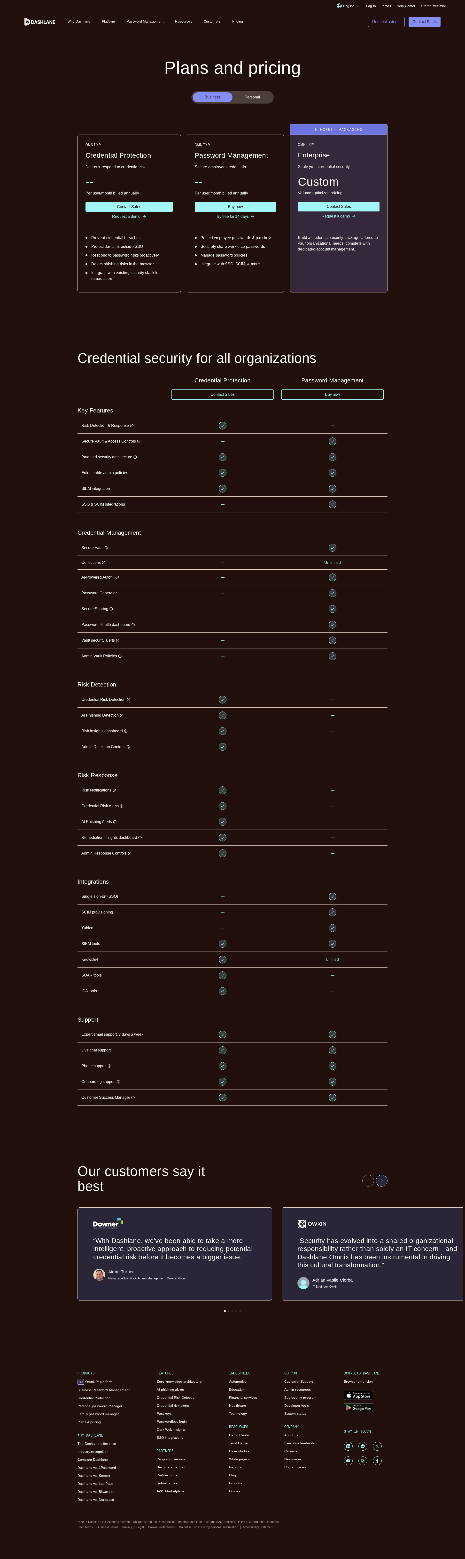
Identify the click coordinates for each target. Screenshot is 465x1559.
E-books (235, 1483)
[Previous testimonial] (368, 1181)
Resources (183, 21)
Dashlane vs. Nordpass (96, 1500)
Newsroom (292, 1459)
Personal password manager (100, 1406)
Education (237, 1389)
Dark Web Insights (171, 1429)
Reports (235, 1467)
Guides (234, 1491)
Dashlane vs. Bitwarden (96, 1492)
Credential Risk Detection (176, 1397)
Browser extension (358, 1381)
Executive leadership (300, 1443)
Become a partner (171, 1467)
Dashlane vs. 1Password (97, 1468)
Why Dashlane (79, 21)
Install (386, 6)
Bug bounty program (300, 1397)
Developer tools (296, 1405)
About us (291, 1435)
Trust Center (239, 1443)
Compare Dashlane (93, 1460)
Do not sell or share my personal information (208, 1527)
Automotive (238, 1381)
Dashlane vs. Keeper (94, 1476)
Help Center (406, 6)
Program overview (171, 1459)
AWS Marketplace (170, 1491)
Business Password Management (104, 1390)
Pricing (237, 21)
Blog (232, 1475)
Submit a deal (167, 1483)
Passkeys (164, 1413)
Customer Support (298, 1381)
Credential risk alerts (173, 1405)
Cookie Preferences (161, 1527)
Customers (212, 21)
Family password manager (98, 1414)
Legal (140, 1527)
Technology (238, 1413)
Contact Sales (295, 1467)
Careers (290, 1451)
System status (295, 1413)
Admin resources (297, 1389)
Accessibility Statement (257, 1527)
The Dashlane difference (97, 1444)
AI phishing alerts (170, 1389)
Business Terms (107, 1527)
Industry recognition (93, 1452)
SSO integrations (170, 1437)
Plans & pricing (89, 1422)
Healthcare (237, 1405)
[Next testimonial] (382, 1181)
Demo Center (239, 1435)
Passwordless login (172, 1421)
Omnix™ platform (96, 1382)
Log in (371, 6)
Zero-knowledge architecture (179, 1381)
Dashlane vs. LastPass (95, 1484)
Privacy (127, 1527)
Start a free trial (433, 6)
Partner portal (167, 1475)
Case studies (239, 1451)
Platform (108, 21)
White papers (239, 1459)
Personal (252, 97)
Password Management (145, 21)
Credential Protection (94, 1398)
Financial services (243, 1397)
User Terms (85, 1527)
